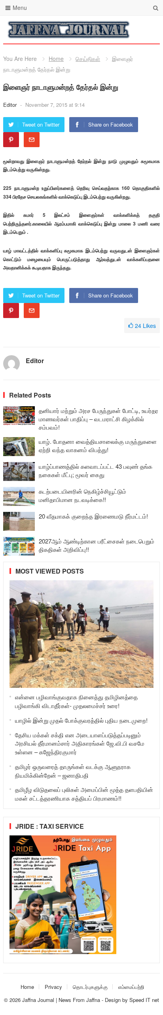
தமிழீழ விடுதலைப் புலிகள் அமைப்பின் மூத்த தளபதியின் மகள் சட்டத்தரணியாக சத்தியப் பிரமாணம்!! (84, 793)
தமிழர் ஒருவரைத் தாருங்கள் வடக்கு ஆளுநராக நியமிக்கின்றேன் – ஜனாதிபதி (73, 770)
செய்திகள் (88, 58)
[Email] (32, 139)
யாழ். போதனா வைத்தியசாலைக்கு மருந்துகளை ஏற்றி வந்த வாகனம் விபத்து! (98, 445)
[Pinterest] (11, 139)
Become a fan (148, 30)
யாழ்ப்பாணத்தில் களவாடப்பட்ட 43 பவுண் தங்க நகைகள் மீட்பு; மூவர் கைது (95, 470)
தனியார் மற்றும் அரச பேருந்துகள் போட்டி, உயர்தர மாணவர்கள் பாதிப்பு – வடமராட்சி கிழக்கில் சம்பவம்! (98, 418)
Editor (10, 104)
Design (113, 1000)
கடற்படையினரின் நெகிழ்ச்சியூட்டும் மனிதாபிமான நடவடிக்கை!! (82, 495)
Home (56, 58)
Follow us (122, 30)
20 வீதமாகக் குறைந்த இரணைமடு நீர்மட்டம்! (93, 516)
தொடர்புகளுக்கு (90, 986)
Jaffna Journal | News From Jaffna (61, 1000)
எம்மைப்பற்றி (131, 986)
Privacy (53, 986)
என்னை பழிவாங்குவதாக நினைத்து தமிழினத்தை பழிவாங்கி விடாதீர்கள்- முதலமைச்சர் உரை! (76, 701)
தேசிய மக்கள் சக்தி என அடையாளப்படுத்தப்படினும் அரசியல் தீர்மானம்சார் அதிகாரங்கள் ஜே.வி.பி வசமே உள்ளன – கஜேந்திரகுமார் (79, 743)
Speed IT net (144, 1000)
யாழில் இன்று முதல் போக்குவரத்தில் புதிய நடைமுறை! (81, 720)
